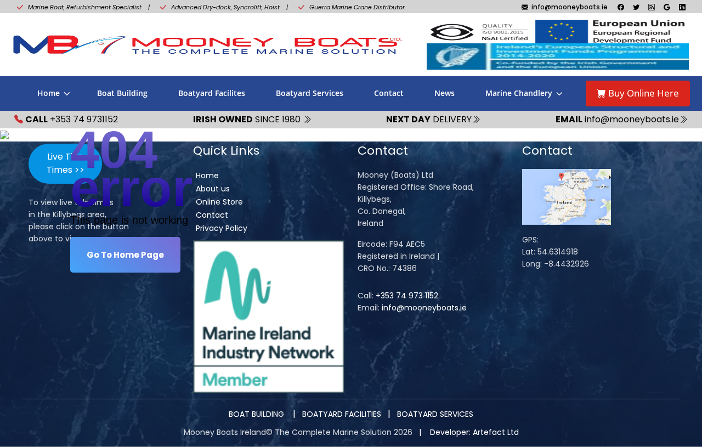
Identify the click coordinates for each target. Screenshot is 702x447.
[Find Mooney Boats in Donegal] (566, 196)
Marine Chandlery (518, 93)
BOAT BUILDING (257, 414)
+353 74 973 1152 (407, 295)
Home (48, 93)
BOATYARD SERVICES (435, 414)
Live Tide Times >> (65, 163)
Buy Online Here (642, 93)
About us (213, 188)
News (444, 93)
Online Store (219, 201)
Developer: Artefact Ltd (474, 432)
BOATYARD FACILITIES (341, 414)
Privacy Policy (221, 228)
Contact (389, 93)
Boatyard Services (309, 93)
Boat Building (122, 93)
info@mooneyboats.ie (424, 307)
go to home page (125, 255)
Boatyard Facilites (211, 93)
